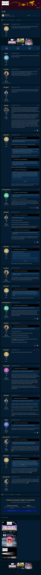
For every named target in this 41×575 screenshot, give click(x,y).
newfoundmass (6, 190)
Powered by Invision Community (20, 573)
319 (6, 64)
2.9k (7, 448)
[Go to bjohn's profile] (6, 57)
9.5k (7, 80)
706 (6, 35)
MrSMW (6, 87)
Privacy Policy (22, 571)
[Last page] (14, 20)
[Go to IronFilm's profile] (6, 73)
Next (12, 20)
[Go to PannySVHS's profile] (6, 441)
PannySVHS (6, 437)
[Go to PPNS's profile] (6, 424)
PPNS (6, 420)
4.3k (7, 98)
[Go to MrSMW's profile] (6, 91)
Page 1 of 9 (18, 20)
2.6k (7, 116)
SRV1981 (7, 14)
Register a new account (12, 510)
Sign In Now (29, 510)
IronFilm (6, 69)
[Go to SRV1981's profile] (3, 15)
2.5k (7, 202)
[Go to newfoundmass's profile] (6, 195)
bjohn (6, 53)
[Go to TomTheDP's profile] (6, 370)
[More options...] (38, 24)
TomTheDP (6, 366)
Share (29, 15)
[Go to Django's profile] (6, 109)
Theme (17, 571)
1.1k (6, 377)
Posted (15, 24)
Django (6, 105)
